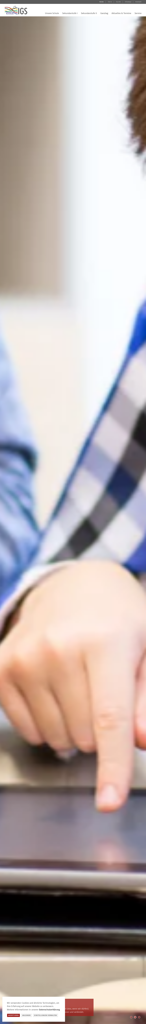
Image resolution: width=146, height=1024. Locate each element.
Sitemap (128, 2)
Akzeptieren (13, 1015)
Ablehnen (26, 1015)
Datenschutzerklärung (49, 1009)
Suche (118, 2)
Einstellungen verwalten (45, 1015)
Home (101, 2)
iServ (110, 2)
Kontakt (138, 2)
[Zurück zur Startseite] (16, 10)
